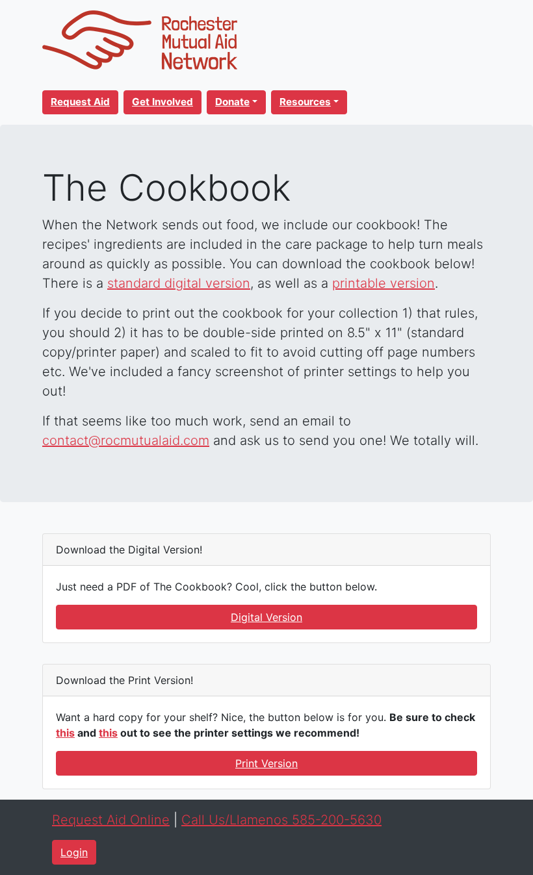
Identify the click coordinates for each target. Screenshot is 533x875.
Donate (232, 101)
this (65, 732)
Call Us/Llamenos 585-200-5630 (281, 820)
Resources (305, 101)
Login (74, 852)
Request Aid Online (111, 820)
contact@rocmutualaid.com (125, 440)
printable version (383, 283)
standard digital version (178, 283)
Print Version (266, 763)
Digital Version (266, 617)
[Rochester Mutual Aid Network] (139, 38)
